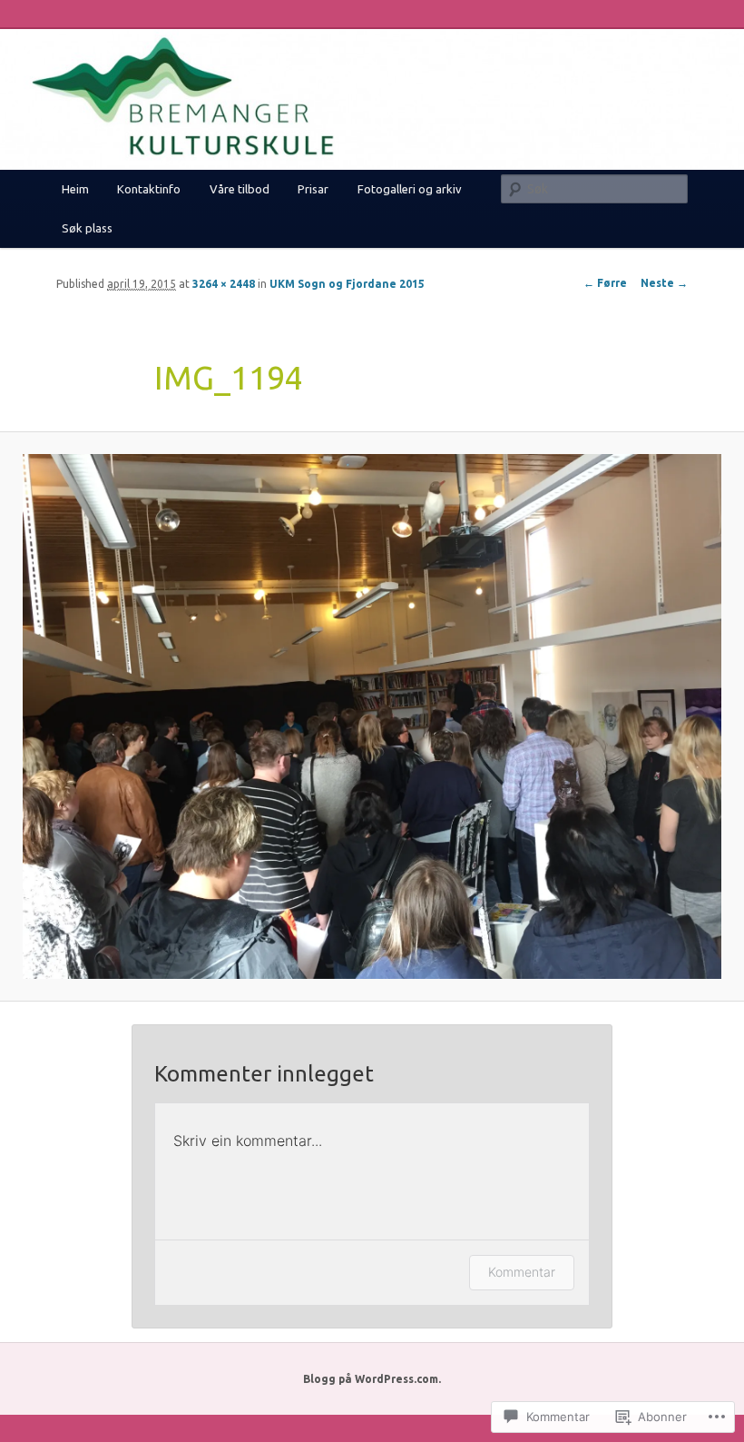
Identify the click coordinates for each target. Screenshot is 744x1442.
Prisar (313, 189)
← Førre (605, 283)
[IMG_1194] (372, 716)
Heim (75, 189)
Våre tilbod (239, 189)
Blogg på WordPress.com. (372, 1379)
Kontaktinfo (149, 189)
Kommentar (521, 1271)
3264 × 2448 (223, 284)
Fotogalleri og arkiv (409, 189)
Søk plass (87, 228)
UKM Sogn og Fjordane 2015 (347, 284)
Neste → (664, 283)
